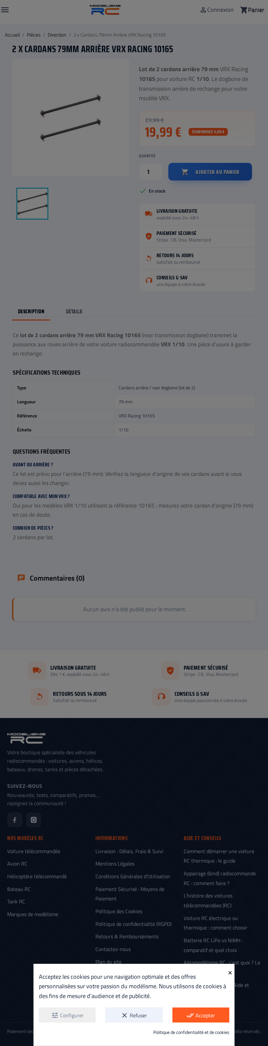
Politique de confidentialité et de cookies (191, 1032)
